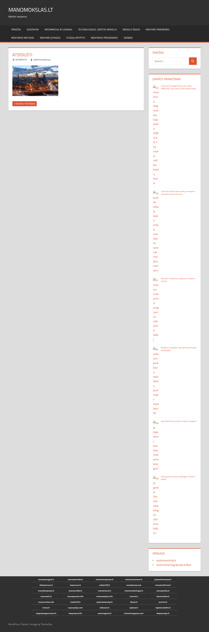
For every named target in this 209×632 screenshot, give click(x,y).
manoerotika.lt (75, 590)
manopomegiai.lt (46, 579)
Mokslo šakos (131, 29)
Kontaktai (33, 29)
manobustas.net (133, 585)
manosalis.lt (46, 596)
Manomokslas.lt (30, 9)
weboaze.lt (104, 607)
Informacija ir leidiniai (58, 29)
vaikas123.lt (104, 585)
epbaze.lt (134, 607)
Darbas (128, 38)
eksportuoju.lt (163, 613)
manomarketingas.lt (134, 590)
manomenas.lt (104, 590)
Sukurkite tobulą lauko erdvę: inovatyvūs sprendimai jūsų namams (178, 192)
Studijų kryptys (75, 38)
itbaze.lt (134, 602)
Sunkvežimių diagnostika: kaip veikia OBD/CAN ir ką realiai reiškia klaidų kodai (178, 87)
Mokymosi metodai (22, 38)
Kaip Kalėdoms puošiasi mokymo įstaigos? (179, 421)
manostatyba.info (104, 596)
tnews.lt (46, 607)
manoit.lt (134, 596)
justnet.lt (163, 602)
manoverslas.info (46, 602)
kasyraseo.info (75, 613)
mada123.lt (75, 602)
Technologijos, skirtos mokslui (97, 29)
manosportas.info (75, 596)
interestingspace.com (134, 613)
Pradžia (16, 29)
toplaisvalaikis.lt (163, 607)
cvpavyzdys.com (75, 607)
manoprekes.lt (163, 590)
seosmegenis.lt (104, 613)
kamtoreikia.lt (163, 596)
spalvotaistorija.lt (166, 560)
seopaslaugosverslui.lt (46, 613)
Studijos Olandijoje (25, 104)
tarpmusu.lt (75, 585)
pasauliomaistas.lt (163, 579)
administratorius (42, 59)
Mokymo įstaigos (50, 38)
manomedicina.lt (163, 585)
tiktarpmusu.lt (46, 585)
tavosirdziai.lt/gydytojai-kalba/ (173, 565)
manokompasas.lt (46, 590)
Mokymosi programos (104, 38)
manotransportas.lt (104, 579)
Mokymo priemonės (158, 29)
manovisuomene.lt (133, 579)
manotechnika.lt (75, 579)
